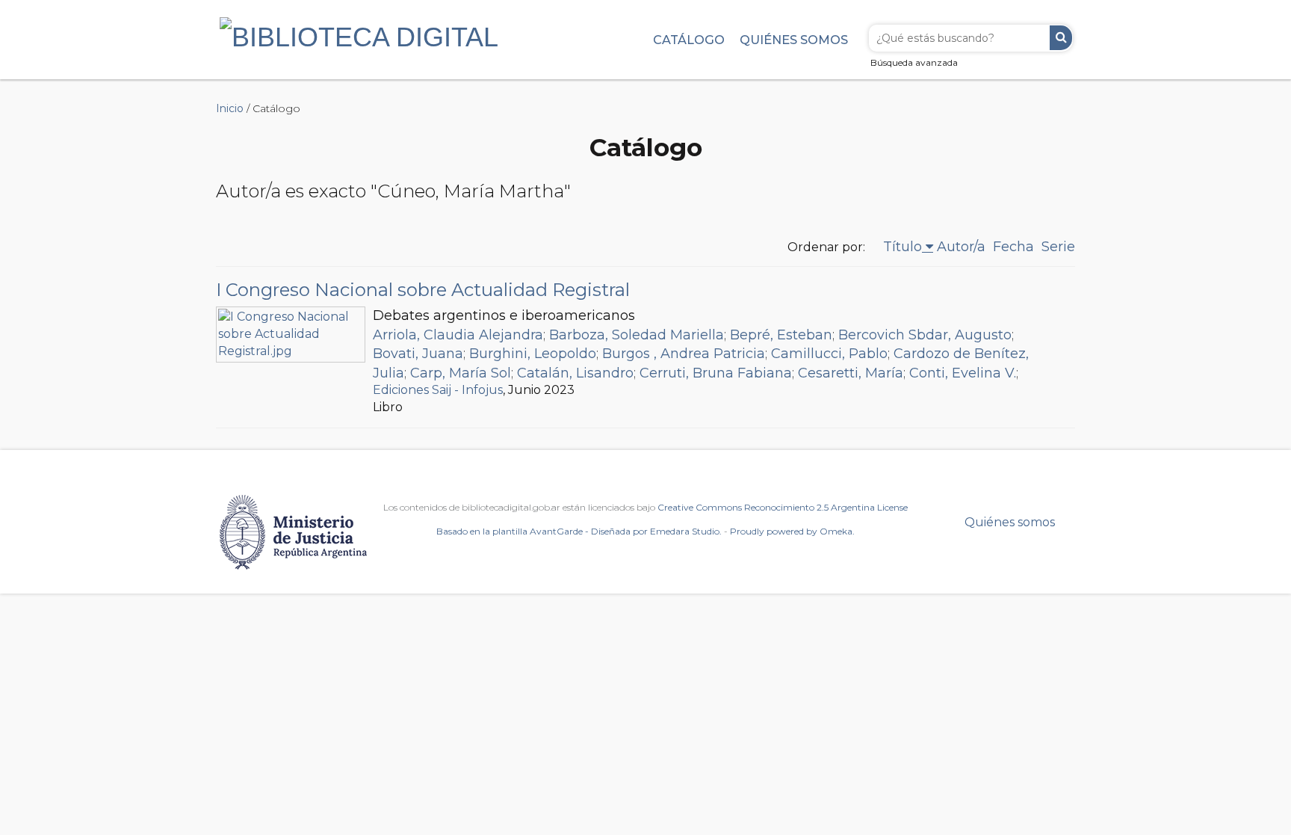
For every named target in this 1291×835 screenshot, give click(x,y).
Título (902, 246)
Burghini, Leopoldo (532, 353)
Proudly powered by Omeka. (792, 531)
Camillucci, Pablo (829, 353)
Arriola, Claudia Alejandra (458, 335)
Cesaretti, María (850, 373)
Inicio (230, 108)
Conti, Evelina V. (962, 373)
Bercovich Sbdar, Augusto (925, 335)
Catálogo (689, 39)
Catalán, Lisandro (575, 373)
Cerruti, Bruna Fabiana (716, 373)
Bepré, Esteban (781, 335)
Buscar (1061, 37)
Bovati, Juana (418, 353)
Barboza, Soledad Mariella (636, 335)
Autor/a (961, 246)
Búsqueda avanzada (914, 62)
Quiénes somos (794, 39)
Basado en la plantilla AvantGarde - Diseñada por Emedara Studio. (579, 531)
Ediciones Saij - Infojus (438, 390)
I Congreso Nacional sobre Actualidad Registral (423, 290)
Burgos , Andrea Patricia (683, 353)
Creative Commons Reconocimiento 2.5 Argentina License (782, 507)
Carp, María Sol (460, 373)
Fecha (1013, 246)
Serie (1058, 246)
